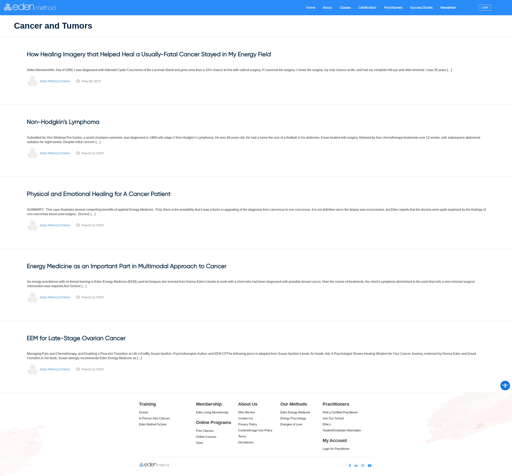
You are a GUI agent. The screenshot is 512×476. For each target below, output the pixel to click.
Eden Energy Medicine (295, 412)
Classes (345, 7)
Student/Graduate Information (342, 430)
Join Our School (333, 418)
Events (143, 412)
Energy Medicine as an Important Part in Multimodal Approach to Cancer (126, 266)
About (327, 7)
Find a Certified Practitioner (340, 412)
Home (310, 7)
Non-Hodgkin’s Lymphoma (63, 121)
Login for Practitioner (336, 448)
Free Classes (205, 430)
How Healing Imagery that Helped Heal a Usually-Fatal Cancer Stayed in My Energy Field (149, 54)
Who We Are (246, 412)
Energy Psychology (293, 418)
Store (199, 442)
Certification (367, 7)
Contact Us (245, 418)
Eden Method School (152, 424)
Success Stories (421, 7)
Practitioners (393, 7)
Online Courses (206, 436)
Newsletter (448, 7)
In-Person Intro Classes (154, 418)
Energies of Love (291, 424)
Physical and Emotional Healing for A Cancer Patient (99, 193)
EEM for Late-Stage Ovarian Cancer (76, 338)
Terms (242, 436)
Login (484, 7)
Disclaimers (246, 442)
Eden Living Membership (212, 412)
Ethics (327, 424)
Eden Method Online (54, 81)
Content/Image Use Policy (255, 430)
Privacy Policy (247, 424)
